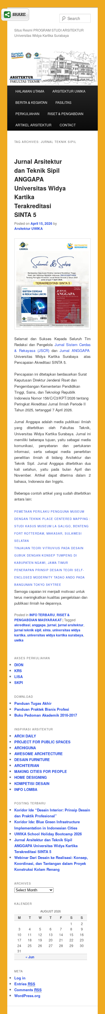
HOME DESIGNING (30, 777)
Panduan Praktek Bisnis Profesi (41, 709)
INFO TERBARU (42, 614)
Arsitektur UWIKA (28, 228)
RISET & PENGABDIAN (65, 113)
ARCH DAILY (25, 736)
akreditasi (22, 624)
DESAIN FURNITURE (32, 759)
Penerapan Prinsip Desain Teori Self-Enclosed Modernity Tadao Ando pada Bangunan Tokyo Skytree (49, 577)
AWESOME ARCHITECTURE (38, 753)
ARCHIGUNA (25, 747)
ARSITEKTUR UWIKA (68, 91)
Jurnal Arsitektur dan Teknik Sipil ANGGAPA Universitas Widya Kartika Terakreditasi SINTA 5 (40, 188)
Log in (19, 978)
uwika (19, 640)
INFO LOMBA (25, 789)
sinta (47, 629)
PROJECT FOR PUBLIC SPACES (42, 741)
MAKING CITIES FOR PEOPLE (40, 771)
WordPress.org (27, 995)
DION (18, 664)
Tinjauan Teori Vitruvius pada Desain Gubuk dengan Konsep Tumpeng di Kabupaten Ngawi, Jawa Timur (48, 555)
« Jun (29, 956)
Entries (24, 983)
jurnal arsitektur (70, 624)
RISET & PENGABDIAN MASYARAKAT (42, 617)
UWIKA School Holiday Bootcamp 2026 (48, 833)
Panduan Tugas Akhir (33, 703)
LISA (18, 676)
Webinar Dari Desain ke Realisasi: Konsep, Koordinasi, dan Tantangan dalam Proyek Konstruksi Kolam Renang (51, 863)
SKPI (18, 682)
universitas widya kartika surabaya (55, 635)
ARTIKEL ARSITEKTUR (33, 124)
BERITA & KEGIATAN (31, 102)
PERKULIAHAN (27, 113)
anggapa (39, 624)
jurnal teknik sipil (27, 629)
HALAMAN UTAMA (29, 91)
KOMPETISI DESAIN (31, 783)
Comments (28, 989)
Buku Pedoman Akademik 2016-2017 (45, 715)
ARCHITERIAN (26, 765)
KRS (18, 670)
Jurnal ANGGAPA (75, 350)
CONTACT (68, 124)
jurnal (51, 624)
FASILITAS (63, 102)
